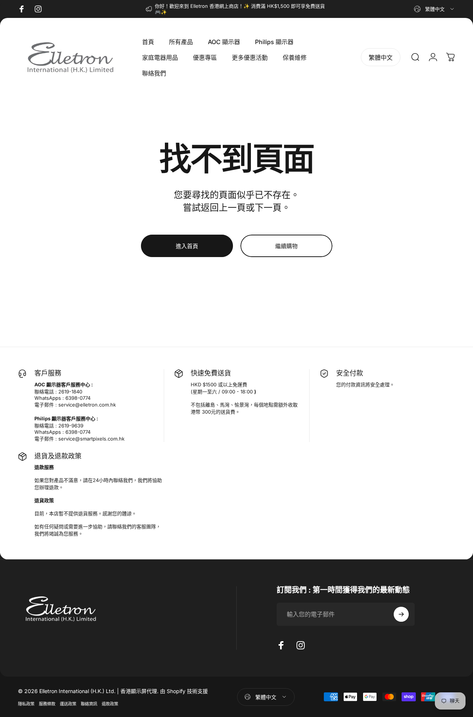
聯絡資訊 (89, 704)
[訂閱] (401, 614)
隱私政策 (26, 704)
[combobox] (434, 9)
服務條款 (47, 704)
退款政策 (110, 704)
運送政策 (68, 704)
